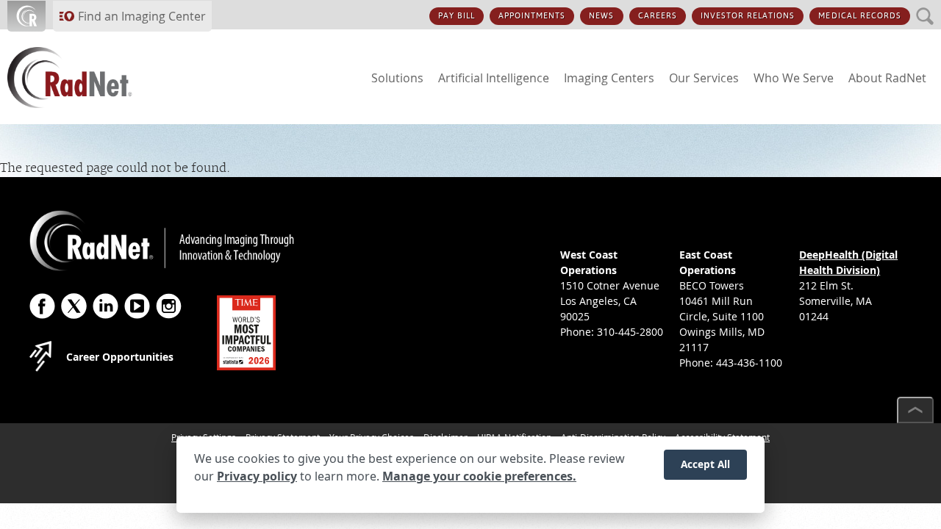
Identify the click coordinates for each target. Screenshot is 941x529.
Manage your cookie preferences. (479, 476)
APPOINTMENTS (531, 16)
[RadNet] (95, 77)
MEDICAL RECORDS (859, 16)
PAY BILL (456, 16)
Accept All (705, 464)
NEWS (601, 16)
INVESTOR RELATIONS (748, 16)
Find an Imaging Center (142, 16)
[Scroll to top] (915, 410)
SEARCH (925, 7)
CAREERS (657, 16)
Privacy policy (257, 476)
